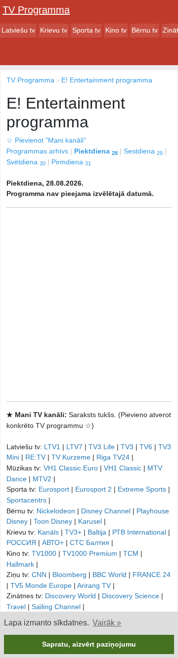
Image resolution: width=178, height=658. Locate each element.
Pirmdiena (71, 162)
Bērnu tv (145, 30)
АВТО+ (53, 542)
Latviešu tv (18, 30)
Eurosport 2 (93, 489)
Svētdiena (25, 162)
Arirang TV (94, 585)
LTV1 (52, 447)
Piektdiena (96, 151)
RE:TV (35, 457)
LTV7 (74, 447)
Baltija (97, 532)
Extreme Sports (142, 489)
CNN (39, 575)
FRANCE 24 (152, 575)
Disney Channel (106, 511)
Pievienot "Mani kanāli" (46, 140)
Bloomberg (69, 575)
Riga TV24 (113, 457)
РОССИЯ (21, 542)
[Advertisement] (89, 304)
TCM (130, 553)
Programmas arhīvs (37, 151)
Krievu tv (53, 30)
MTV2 (42, 479)
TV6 (145, 447)
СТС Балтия (89, 542)
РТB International (139, 532)
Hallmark (20, 564)
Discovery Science (130, 596)
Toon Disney (53, 521)
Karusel (90, 521)
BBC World (109, 575)
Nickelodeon (56, 511)
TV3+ (73, 532)
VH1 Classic (122, 468)
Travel (16, 607)
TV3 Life (102, 447)
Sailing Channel (56, 607)
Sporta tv (86, 30)
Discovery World (70, 596)
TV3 (127, 447)
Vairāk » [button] (106, 623)
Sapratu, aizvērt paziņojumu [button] (89, 644)
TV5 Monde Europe (41, 585)
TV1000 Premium (89, 553)
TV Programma (36, 9)
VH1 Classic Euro (71, 468)
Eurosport (54, 489)
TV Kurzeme (70, 457)
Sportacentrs (26, 500)
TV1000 (44, 553)
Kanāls (48, 532)
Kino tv (116, 30)
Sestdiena (143, 151)
